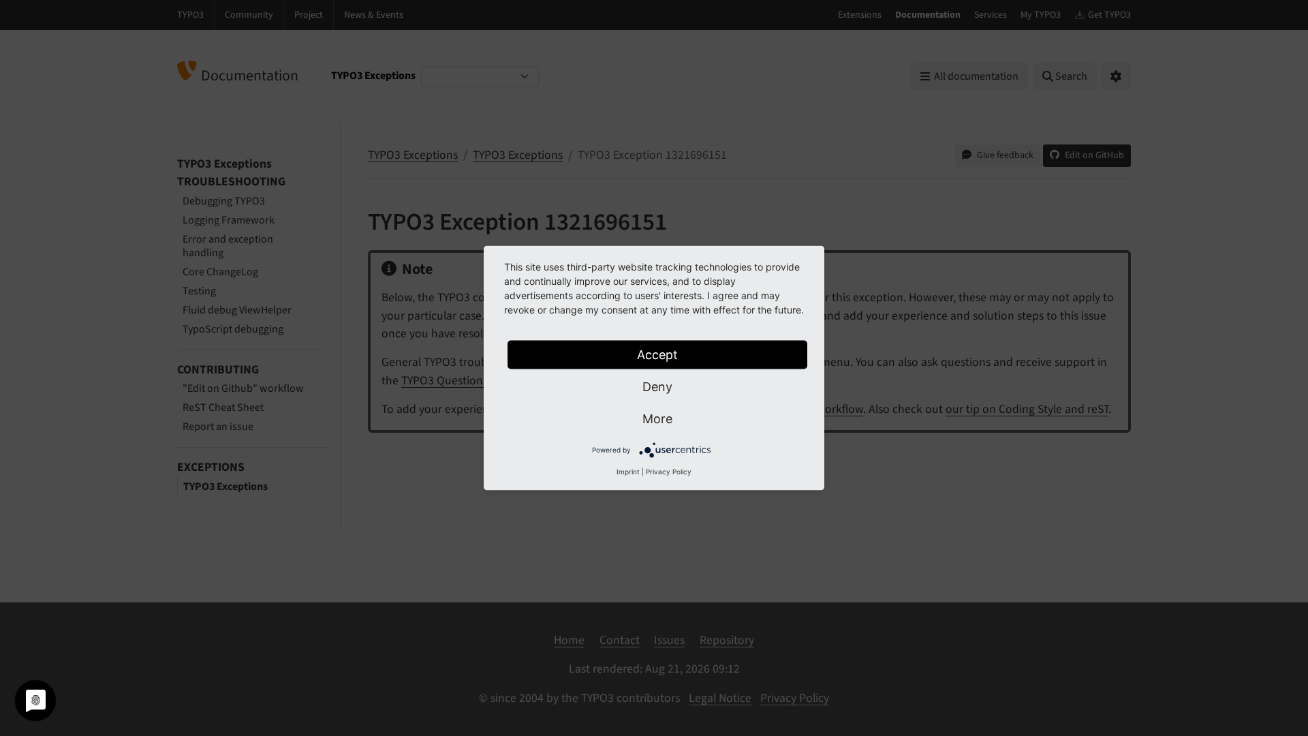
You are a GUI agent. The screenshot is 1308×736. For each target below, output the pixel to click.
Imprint (628, 471)
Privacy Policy (668, 471)
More (657, 419)
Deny (657, 387)
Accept (657, 355)
